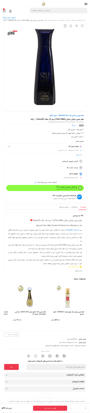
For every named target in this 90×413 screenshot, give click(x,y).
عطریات (67, 20)
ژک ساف (78, 155)
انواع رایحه (61, 20)
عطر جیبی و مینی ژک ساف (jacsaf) (71, 115)
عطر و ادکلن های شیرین (50, 20)
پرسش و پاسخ (64, 207)
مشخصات (74, 207)
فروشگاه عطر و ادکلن (76, 20)
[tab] (82, 207)
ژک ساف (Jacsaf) (72, 230)
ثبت (11, 367)
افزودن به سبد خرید (50, 408)
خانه (84, 20)
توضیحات (83, 207)
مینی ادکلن (53, 115)
